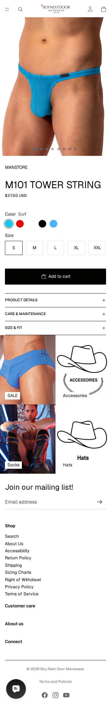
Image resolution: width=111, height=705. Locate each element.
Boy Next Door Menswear (62, 669)
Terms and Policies (55, 681)
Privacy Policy (19, 587)
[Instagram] (55, 695)
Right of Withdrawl (23, 579)
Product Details (21, 300)
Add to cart (59, 276)
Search (12, 536)
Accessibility (17, 550)
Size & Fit (13, 327)
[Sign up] (99, 502)
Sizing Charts (18, 572)
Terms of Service (22, 594)
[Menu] (7, 9)
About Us (14, 543)
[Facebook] (44, 695)
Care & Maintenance (25, 313)
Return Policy (18, 558)
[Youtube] (66, 695)
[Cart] (103, 9)
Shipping (13, 565)
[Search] (20, 9)
